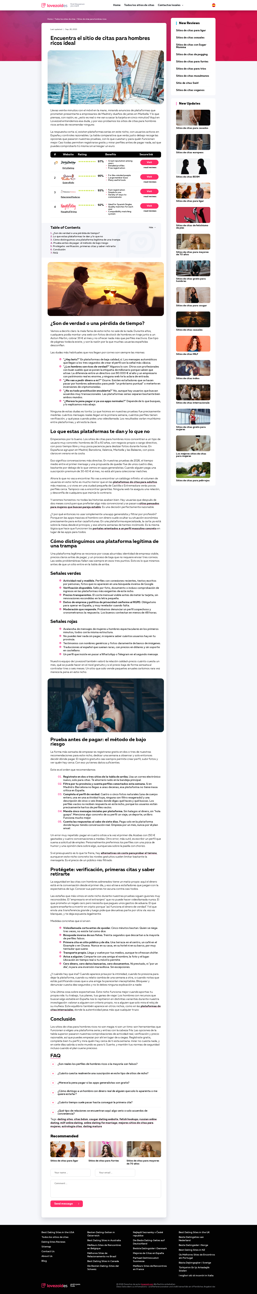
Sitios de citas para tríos (191, 69)
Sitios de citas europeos (189, 152)
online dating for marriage (100, 1123)
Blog (44, 1261)
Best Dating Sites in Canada (103, 1261)
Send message (63, 1203)
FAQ (55, 253)
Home (116, 5)
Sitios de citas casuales (189, 330)
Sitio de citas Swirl (187, 83)
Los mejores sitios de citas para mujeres (191, 455)
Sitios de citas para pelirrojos (193, 480)
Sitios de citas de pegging (192, 54)
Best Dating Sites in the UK (194, 1232)
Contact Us (47, 1251)
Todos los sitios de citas (139, 5)
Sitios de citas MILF (187, 354)
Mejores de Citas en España (148, 1253)
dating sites (65, 1119)
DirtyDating (68, 168)
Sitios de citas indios (187, 378)
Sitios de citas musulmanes (192, 76)
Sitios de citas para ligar (64, 1161)
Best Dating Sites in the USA (57, 1232)
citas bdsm (81, 1119)
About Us (46, 1256)
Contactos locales (169, 5)
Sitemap (46, 1247)
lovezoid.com (147, 1284)
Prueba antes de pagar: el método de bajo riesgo (80, 243)
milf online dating (71, 1123)
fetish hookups (128, 1119)
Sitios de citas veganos (190, 90)
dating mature (92, 1126)
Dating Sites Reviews (53, 1242)
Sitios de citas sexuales (190, 37)
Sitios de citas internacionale (192, 403)
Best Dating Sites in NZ (192, 1250)
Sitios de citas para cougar (191, 306)
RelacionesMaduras (68, 197)
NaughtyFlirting (68, 212)
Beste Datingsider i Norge (193, 1245)
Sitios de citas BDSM (188, 177)
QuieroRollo (68, 183)
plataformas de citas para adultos (135, 482)
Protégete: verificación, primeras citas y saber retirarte (84, 246)
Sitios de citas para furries (103, 1161)
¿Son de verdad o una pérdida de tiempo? (76, 233)
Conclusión (59, 250)
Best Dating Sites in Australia (104, 1240)
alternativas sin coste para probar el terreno (129, 853)
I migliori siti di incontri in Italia (196, 1275)
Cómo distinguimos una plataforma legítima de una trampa (86, 240)
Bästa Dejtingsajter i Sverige (195, 1263)
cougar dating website (103, 1119)
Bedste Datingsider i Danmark (150, 1248)
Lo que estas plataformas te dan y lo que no (78, 236)
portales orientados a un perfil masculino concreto (124, 528)
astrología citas (72, 1126)
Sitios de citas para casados (192, 128)
